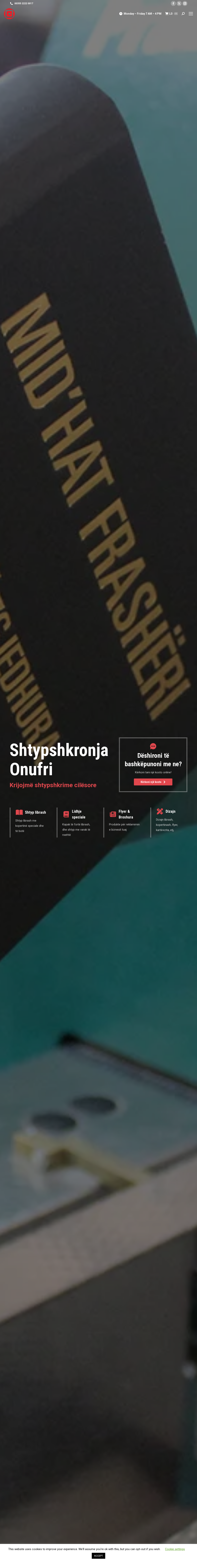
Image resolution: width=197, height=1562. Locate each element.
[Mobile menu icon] (191, 13)
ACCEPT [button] (98, 1555)
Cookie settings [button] (175, 1549)
